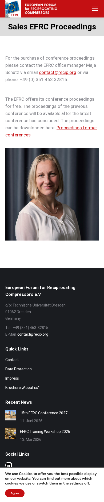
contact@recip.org (57, 72)
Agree (14, 493)
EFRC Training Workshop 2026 (45, 431)
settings (76, 483)
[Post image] (10, 415)
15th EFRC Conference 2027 (43, 413)
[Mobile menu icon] (95, 8)
